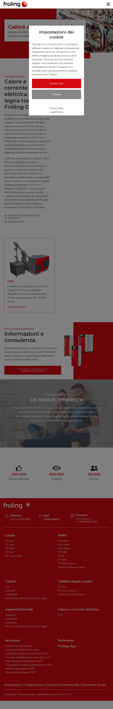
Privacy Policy (56, 108)
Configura (56, 94)
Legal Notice (56, 112)
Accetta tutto (56, 83)
